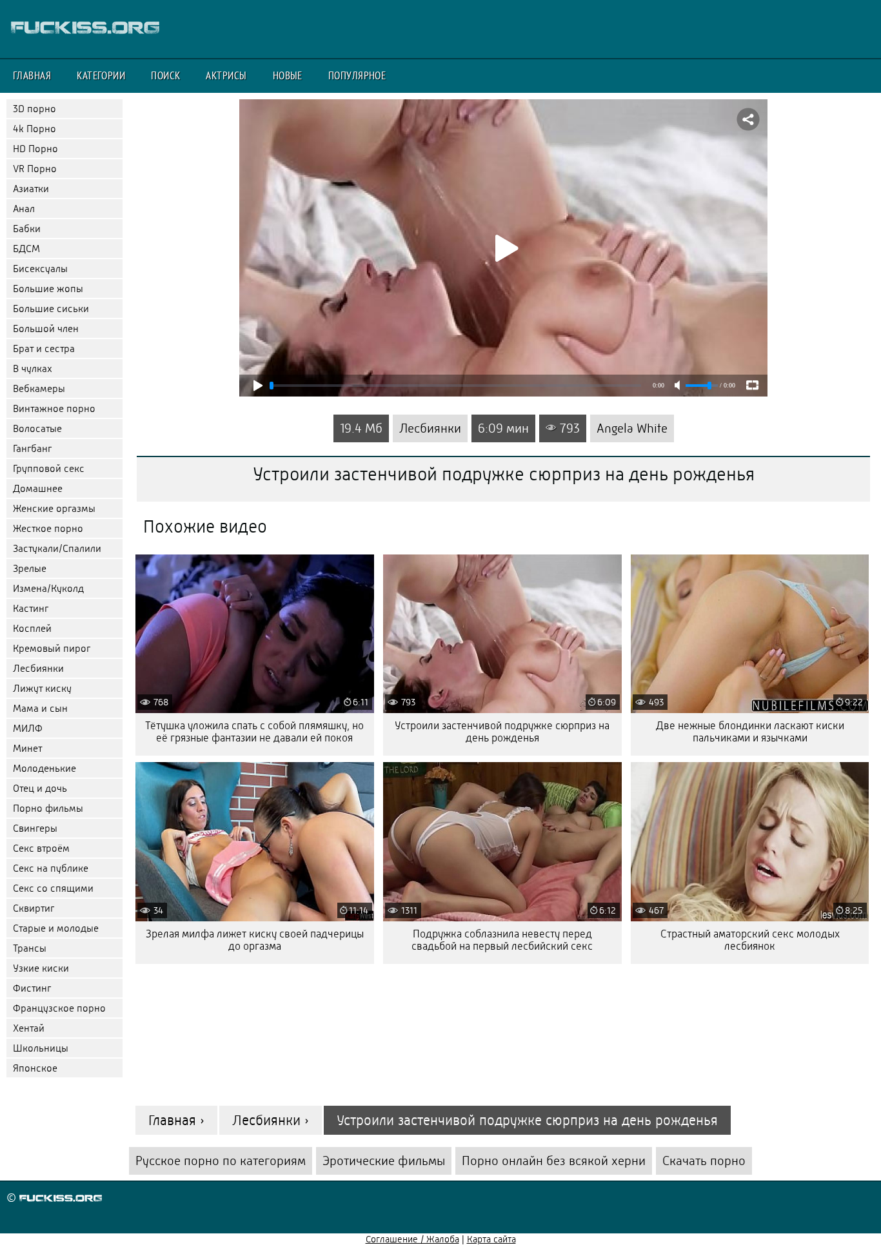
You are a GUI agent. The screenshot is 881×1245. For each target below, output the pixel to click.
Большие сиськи (51, 308)
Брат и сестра (44, 348)
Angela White (632, 428)
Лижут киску (42, 688)
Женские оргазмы (54, 508)
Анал (24, 208)
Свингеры (35, 828)
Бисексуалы (40, 268)
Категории (101, 75)
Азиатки (31, 188)
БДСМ (26, 248)
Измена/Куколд (48, 588)
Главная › (176, 1120)
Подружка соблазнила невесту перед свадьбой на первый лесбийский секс (502, 940)
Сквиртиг (33, 908)
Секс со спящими (53, 888)
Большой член (46, 328)
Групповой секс (48, 468)
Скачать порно (704, 1160)
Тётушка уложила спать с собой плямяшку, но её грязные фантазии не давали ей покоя (254, 732)
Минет (27, 748)
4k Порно (34, 129)
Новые (287, 75)
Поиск (165, 75)
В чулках (32, 368)
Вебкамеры (39, 388)
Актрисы (226, 75)
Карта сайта (491, 1239)
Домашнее (38, 488)
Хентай (29, 1028)
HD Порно (35, 148)
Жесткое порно (48, 528)
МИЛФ (28, 728)
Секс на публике (50, 868)
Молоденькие (44, 768)
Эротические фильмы (383, 1160)
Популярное (357, 75)
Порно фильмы (48, 808)
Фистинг (32, 988)
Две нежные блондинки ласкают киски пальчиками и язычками (750, 732)
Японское (35, 1068)
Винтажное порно (54, 408)
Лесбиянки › (270, 1120)
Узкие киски (41, 968)
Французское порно (59, 1008)
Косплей (32, 628)
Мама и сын (40, 708)
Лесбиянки (38, 668)
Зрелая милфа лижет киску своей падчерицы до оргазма (255, 940)
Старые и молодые (56, 928)
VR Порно (35, 168)
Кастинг (30, 608)
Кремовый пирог (51, 648)
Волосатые (37, 428)
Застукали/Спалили (57, 548)
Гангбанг (32, 448)
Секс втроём (41, 848)
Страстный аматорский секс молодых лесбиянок (750, 940)
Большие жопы (48, 288)
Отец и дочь (40, 788)
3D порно (34, 109)
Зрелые (29, 568)
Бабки (27, 228)
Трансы (29, 948)
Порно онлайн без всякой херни (554, 1160)
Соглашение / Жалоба (412, 1239)
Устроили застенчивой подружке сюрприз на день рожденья (502, 732)
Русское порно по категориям (220, 1160)
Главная (32, 75)
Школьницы (40, 1048)
